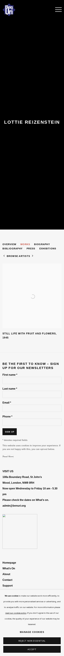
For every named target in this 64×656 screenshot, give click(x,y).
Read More (8, 456)
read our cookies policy (15, 613)
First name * (9, 374)
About (6, 574)
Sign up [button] (9, 432)
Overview (9, 244)
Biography (42, 244)
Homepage (9, 562)
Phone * (7, 416)
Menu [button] (56, 9)
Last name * (9, 388)
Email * (6, 402)
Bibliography (12, 248)
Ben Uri (13, 9)
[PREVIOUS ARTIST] (4, 256)
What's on (42, 499)
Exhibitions (47, 248)
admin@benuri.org (14, 505)
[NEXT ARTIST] (32, 256)
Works (25, 244)
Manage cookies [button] (32, 632)
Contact (7, 579)
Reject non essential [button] (32, 640)
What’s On (8, 568)
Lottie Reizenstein (32, 122)
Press (31, 248)
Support (7, 585)
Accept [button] (32, 649)
